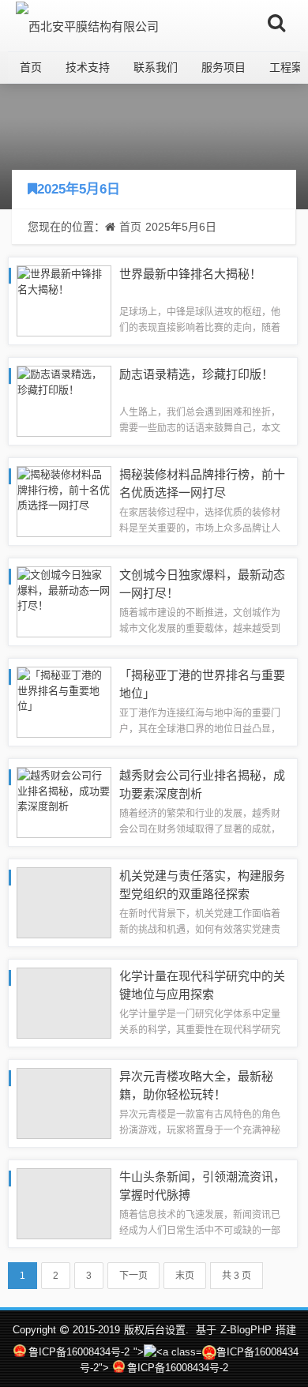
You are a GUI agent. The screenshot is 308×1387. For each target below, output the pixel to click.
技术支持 (88, 67)
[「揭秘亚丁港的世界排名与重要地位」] (64, 701)
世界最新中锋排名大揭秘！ (190, 273)
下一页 (133, 1275)
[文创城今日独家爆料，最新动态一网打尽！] (64, 601)
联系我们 (155, 67)
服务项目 (223, 67)
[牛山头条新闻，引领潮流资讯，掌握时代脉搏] (64, 1202)
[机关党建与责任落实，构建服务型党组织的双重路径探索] (64, 902)
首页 (31, 67)
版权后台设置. (156, 1330)
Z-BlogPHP (246, 1330)
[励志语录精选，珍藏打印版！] (64, 400)
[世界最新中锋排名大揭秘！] (64, 300)
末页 (184, 1275)
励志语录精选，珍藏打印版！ (196, 374)
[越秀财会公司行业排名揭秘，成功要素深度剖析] (64, 801)
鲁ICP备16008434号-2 (78, 1352)
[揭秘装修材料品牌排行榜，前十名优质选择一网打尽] (64, 500)
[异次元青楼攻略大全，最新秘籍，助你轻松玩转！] (64, 1102)
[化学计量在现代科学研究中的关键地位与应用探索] (64, 1002)
